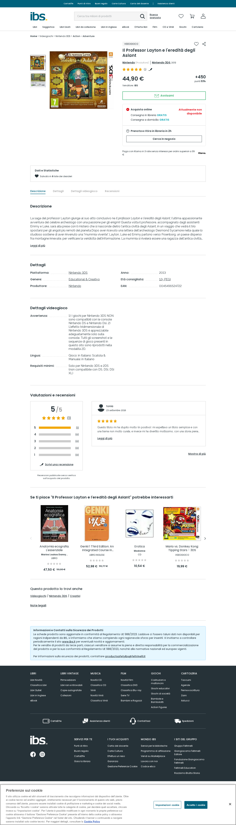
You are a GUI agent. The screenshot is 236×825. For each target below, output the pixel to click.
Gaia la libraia (82, 761)
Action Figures (159, 707)
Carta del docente (139, 3)
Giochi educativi (160, 688)
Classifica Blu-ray (131, 690)
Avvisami (167, 95)
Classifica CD (98, 685)
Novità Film (127, 680)
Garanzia (112, 761)
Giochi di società (160, 693)
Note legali (38, 606)
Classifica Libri (38, 685)
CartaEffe (68, 3)
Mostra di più (197, 454)
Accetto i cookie (196, 805)
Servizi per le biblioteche (154, 745)
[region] (118, 804)
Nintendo (128, 62)
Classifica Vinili (99, 700)
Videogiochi (38, 596)
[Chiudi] (230, 804)
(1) (69, 418)
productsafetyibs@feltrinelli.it (125, 656)
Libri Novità (36, 680)
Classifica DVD (129, 685)
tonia (109, 406)
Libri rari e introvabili (71, 685)
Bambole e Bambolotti (157, 700)
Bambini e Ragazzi (131, 700)
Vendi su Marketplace (153, 756)
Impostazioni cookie (167, 805)
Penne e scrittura (190, 690)
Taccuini (186, 680)
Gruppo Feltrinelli (183, 745)
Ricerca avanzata (155, 16)
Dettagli (58, 191)
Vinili (93, 690)
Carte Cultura (119, 3)
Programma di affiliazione (155, 751)
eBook (33, 700)
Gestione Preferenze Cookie (122, 766)
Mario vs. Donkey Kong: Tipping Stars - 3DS (182, 548)
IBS (136, 85)
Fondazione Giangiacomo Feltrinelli (189, 761)
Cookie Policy (92, 821)
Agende (185, 685)
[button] (142, 16)
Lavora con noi (149, 761)
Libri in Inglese (38, 695)
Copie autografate (70, 690)
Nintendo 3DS (161, 62)
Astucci (185, 700)
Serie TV (125, 695)
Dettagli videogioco (84, 191)
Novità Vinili (97, 695)
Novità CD (96, 680)
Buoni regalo (101, 3)
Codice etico (148, 766)
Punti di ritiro (84, 3)
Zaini (184, 695)
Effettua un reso (116, 756)
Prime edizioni (68, 680)
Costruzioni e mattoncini (158, 681)
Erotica (139, 547)
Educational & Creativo (84, 279)
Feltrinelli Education (185, 767)
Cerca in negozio (164, 139)
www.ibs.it (68, 641)
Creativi (75, 596)
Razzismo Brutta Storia (187, 773)
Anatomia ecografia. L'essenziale (54, 548)
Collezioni (65, 695)
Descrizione (38, 191)
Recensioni (112, 191)
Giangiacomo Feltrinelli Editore (187, 752)
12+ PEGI (165, 279)
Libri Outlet (35, 690)
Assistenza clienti (166, 3)
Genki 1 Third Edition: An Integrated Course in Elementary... (97, 548)
